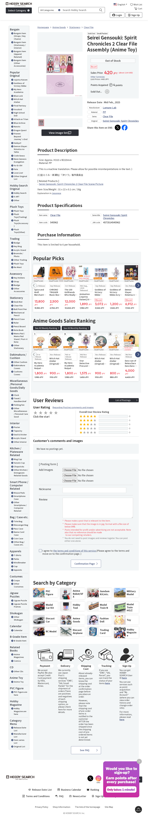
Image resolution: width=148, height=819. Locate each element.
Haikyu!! (17, 143)
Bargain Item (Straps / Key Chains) (20, 36)
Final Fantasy (20, 105)
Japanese (56, 193)
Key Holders (19, 277)
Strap (16, 281)
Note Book (18, 330)
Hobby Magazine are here (20, 711)
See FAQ (84, 750)
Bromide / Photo (18, 255)
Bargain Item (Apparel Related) (20, 54)
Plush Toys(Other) (19, 231)
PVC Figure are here (20, 693)
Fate (16, 169)
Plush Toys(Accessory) (21, 223)
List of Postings (123, 400)
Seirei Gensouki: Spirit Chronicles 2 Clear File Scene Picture (71, 184)
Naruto (17, 126)
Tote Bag (18, 521)
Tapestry (18, 430)
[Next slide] (138, 285)
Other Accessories (19, 290)
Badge (17, 242)
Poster (17, 427)
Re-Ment (18, 267)
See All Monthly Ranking (75, 328)
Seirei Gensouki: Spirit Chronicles (121, 121)
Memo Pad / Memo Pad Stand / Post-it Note (20, 337)
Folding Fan (19, 404)
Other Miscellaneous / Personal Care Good (21, 412)
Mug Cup (18, 459)
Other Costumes (18, 585)
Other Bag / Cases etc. (19, 543)
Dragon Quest (20, 130)
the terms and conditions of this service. (74, 550)
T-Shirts (17, 555)
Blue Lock (18, 95)
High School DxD (19, 114)
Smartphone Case (19, 497)
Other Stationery (19, 347)
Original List (19, 746)
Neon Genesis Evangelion (20, 160)
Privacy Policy (41, 807)
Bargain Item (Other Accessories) (20, 63)
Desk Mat (18, 301)
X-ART (16, 196)
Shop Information (61, 807)
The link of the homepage (87, 807)
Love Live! (18, 172)
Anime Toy (19, 681)
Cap (15, 566)
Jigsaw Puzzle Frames (20, 605)
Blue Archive (19, 123)
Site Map (109, 807)
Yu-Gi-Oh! (18, 165)
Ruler (16, 322)
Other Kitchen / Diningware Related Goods (21, 472)
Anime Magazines (19, 656)
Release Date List (20, 729)
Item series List (19, 741)
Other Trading (20, 259)
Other (16, 200)
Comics (17, 660)
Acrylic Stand (20, 250)
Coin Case (18, 538)
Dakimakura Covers (19, 367)
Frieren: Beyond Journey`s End (20, 136)
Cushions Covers (18, 373)
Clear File (18, 305)
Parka (16, 559)
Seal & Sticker (20, 434)
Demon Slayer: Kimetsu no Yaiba (20, 149)
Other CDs (18, 671)
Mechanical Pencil (19, 314)
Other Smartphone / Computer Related (20, 506)
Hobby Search (20, 193)
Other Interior (20, 441)
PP (104, 112)
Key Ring (18, 246)
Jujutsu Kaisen (20, 79)
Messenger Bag (21, 525)
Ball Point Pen (20, 309)
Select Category (17, 10)
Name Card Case (19, 533)
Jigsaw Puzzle (20, 600)
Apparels (18, 569)
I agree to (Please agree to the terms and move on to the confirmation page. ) (85, 552)
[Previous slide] (34, 285)
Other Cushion (20, 362)
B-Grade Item (20, 640)
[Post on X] (118, 127)
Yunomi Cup (19, 462)
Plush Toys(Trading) (20, 215)
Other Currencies (98, 77)
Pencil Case (19, 319)
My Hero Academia (18, 91)
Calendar (18, 630)
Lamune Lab (109, 107)
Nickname (45, 489)
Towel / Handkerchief (20, 400)
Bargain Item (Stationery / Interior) (20, 45)
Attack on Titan (21, 119)
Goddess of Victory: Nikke (20, 84)
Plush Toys (19, 210)
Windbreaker (20, 562)
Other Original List (20, 177)
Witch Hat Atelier (18, 100)
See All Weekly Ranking (46, 328)
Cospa (17, 580)
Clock (16, 395)
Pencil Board (20, 326)
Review (43, 499)
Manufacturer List (20, 735)
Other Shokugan (18, 618)
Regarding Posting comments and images (73, 407)
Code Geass (19, 155)
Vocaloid (18, 109)
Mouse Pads (19, 492)
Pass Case (18, 528)
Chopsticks (19, 466)
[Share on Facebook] (124, 127)
